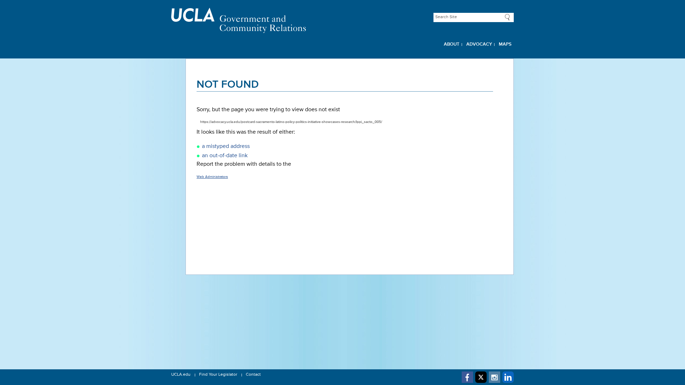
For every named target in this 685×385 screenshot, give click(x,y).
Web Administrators (212, 177)
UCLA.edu (181, 375)
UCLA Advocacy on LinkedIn (508, 377)
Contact (253, 375)
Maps (505, 44)
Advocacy (479, 44)
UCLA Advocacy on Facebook (467, 377)
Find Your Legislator (218, 375)
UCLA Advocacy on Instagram (494, 377)
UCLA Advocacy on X (481, 377)
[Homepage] (342, 20)
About (452, 44)
